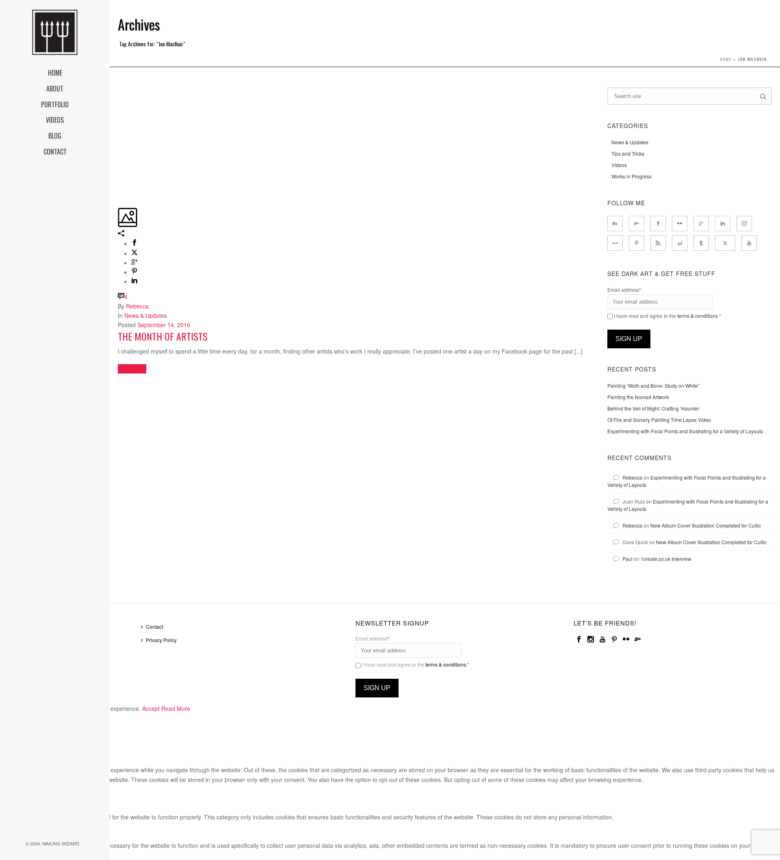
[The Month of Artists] (118, 92)
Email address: (624, 289)
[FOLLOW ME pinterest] (636, 243)
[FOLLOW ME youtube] (749, 243)
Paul (627, 558)
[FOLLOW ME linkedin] (722, 223)
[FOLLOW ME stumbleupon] (679, 243)
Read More (175, 708)
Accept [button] (151, 708)
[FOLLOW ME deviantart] (636, 223)
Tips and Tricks (627, 153)
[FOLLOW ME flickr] (679, 223)
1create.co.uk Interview (666, 558)
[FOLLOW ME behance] (615, 223)
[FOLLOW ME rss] (658, 243)
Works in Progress (631, 176)
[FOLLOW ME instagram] (744, 223)
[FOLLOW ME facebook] (658, 223)
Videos (619, 164)
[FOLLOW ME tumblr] (701, 243)
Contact (154, 626)
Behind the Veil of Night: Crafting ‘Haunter (653, 408)
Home (726, 59)
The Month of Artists (163, 336)
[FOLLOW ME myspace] (615, 243)
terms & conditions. (698, 315)
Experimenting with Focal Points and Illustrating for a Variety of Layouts (685, 431)
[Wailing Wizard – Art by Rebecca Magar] (55, 32)
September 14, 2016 (163, 325)
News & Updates (145, 315)
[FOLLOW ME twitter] (725, 243)
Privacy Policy (161, 639)
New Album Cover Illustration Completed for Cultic (705, 525)
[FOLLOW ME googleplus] (701, 223)
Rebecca (137, 306)
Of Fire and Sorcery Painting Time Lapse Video (659, 419)
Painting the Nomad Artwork (638, 396)
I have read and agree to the (667, 315)
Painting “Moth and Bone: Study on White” (653, 385)
